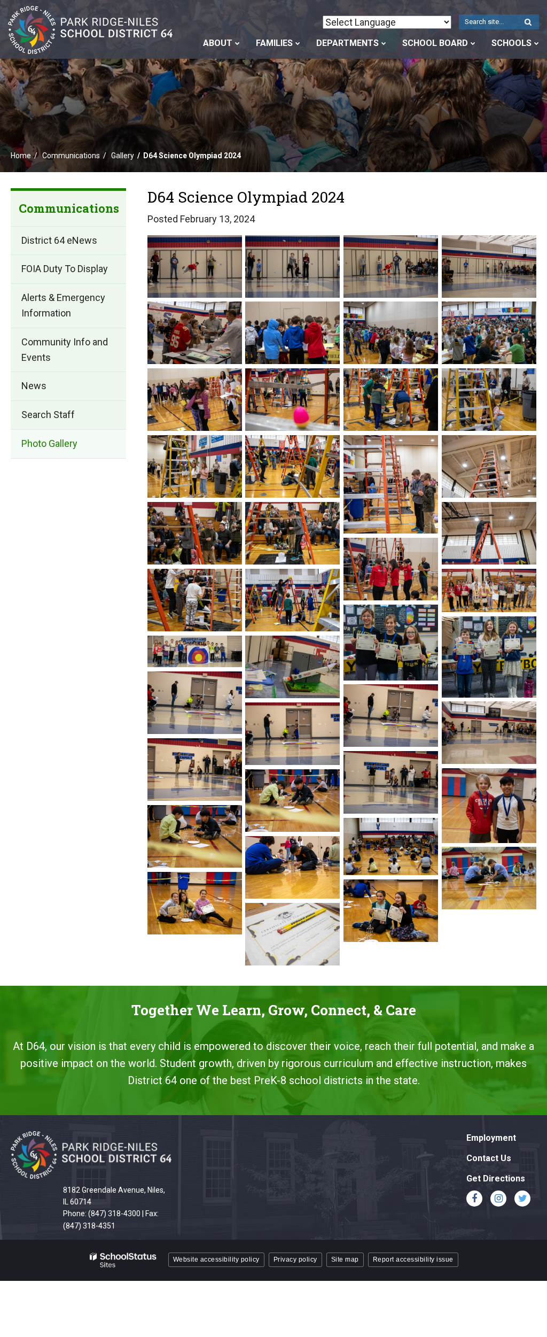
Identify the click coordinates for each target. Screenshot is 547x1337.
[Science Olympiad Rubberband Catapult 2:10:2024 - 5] (489, 732)
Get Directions (495, 1178)
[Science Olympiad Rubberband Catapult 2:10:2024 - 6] (292, 734)
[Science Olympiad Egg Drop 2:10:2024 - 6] (489, 533)
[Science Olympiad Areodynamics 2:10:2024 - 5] (194, 333)
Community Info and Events (64, 349)
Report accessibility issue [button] (413, 1259)
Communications (71, 155)
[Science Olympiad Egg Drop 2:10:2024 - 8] (194, 600)
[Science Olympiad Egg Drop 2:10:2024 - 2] (390, 484)
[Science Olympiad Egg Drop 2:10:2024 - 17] (489, 333)
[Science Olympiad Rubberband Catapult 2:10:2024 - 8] (390, 782)
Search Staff (48, 414)
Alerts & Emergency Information (63, 305)
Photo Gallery (49, 443)
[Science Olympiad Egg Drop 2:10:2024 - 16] (390, 333)
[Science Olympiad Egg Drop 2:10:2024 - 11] (390, 399)
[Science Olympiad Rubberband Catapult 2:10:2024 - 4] (390, 715)
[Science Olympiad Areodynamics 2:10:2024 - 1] (194, 266)
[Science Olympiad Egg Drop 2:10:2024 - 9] (292, 600)
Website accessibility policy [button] (216, 1259)
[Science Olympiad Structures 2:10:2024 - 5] (194, 836)
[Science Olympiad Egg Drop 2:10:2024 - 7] (390, 569)
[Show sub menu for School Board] (473, 43)
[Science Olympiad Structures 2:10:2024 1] (194, 903)
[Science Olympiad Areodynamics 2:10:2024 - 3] (390, 266)
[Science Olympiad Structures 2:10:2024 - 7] (390, 846)
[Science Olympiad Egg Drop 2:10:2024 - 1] (194, 399)
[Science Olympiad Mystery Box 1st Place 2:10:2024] (390, 643)
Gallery (122, 155)
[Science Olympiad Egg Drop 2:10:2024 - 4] (194, 533)
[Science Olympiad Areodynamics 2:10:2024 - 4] (489, 266)
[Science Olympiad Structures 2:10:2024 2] (390, 910)
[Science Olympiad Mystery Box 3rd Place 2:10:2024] (489, 657)
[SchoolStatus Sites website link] (123, 1260)
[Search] (527, 22)
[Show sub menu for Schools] (536, 43)
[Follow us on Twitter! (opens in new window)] (522, 1199)
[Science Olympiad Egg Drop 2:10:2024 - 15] (292, 333)
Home (21, 155)
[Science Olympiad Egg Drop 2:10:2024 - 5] (292, 533)
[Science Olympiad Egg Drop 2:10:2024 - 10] (292, 399)
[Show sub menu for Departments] (383, 43)
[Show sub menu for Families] (297, 43)
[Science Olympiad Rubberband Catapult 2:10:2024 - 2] (292, 667)
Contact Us (488, 1158)
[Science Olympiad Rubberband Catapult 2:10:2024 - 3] (194, 703)
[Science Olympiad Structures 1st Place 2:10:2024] (489, 805)
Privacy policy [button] (295, 1259)
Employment (491, 1138)
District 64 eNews (59, 240)
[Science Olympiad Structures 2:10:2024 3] (292, 934)
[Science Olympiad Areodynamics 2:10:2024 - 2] (292, 266)
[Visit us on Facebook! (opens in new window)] (474, 1199)
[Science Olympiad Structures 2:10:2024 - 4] (292, 800)
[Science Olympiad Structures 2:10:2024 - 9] (489, 878)
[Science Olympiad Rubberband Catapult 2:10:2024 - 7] (194, 769)
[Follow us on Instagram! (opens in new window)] (498, 1199)
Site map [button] (345, 1259)
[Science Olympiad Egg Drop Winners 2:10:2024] (489, 590)
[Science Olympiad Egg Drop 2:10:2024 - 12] (489, 399)
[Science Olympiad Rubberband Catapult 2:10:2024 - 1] (194, 651)
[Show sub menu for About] (237, 43)
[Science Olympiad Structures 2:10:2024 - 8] (292, 867)
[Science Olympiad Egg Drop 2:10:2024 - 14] (292, 466)
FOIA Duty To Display (64, 268)
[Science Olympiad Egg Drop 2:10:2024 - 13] (194, 466)
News (33, 385)
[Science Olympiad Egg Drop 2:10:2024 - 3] (489, 466)
